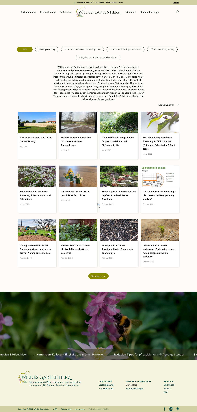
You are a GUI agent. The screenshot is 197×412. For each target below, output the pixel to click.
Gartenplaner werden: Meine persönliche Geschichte (75, 193)
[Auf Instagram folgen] (170, 409)
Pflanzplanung (48, 12)
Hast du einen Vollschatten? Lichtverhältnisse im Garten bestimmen (75, 249)
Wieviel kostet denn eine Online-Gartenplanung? (36, 139)
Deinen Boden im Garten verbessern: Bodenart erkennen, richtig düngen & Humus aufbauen (159, 251)
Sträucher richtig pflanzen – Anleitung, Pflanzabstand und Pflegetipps (35, 195)
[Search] (177, 12)
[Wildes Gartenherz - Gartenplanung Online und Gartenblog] (99, 12)
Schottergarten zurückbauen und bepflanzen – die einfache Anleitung (119, 195)
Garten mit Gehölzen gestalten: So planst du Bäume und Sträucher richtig (118, 141)
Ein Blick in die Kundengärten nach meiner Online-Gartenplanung (76, 141)
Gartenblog (66, 12)
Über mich (131, 12)
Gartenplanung (28, 12)
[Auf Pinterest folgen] (177, 409)
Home (20, 22)
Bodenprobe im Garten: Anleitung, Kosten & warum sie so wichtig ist (117, 249)
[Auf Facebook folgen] (164, 409)
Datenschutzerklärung (49, 339)
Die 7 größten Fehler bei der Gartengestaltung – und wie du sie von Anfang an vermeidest (35, 249)
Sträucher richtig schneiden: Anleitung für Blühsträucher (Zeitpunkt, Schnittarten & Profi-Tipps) (159, 143)
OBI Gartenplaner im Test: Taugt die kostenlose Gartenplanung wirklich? (159, 195)
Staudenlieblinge (149, 12)
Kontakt (176, 3)
